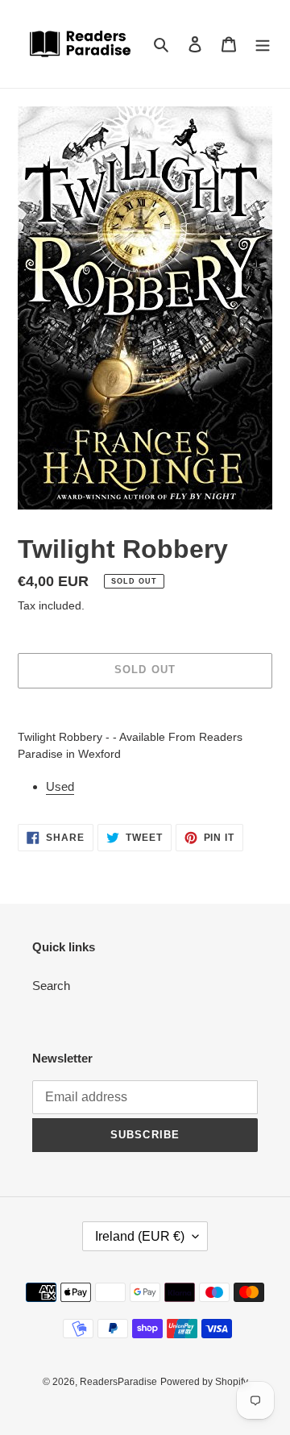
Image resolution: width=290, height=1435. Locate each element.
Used (60, 786)
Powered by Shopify (204, 1381)
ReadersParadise (118, 1381)
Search (51, 985)
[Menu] (263, 44)
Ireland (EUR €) (139, 1236)
